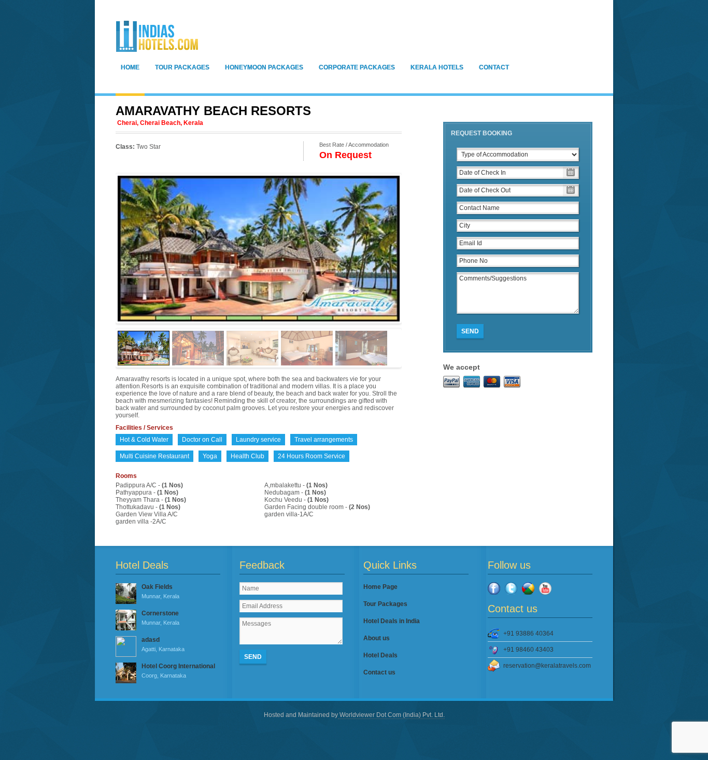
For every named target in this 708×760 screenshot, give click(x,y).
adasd (163, 644)
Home (130, 67)
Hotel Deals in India (391, 621)
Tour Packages (182, 67)
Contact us (379, 672)
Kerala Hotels (436, 67)
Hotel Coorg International (178, 671)
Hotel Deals (380, 655)
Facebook (494, 588)
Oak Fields (160, 591)
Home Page (380, 586)
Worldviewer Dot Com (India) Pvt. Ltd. (391, 715)
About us (376, 638)
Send (470, 331)
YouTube (545, 588)
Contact (494, 67)
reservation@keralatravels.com (547, 665)
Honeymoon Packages (264, 67)
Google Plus (528, 588)
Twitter (511, 588)
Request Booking (481, 133)
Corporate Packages (357, 67)
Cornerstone (160, 618)
